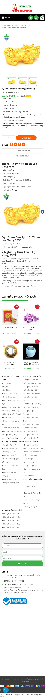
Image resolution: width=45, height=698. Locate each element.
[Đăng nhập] (30, 17)
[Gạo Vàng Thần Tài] (10, 316)
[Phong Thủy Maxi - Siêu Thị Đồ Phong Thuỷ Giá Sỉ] (22, 7)
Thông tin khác (22, 156)
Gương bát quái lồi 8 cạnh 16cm (10, 363)
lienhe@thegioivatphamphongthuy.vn (18, 584)
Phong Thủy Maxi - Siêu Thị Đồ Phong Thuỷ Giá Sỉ (29, 680)
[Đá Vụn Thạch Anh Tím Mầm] (31, 316)
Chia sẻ (5, 145)
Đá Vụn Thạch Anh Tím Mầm (31, 328)
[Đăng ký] (36, 17)
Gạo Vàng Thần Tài (10, 327)
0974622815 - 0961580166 (14, 581)
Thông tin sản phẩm (22, 151)
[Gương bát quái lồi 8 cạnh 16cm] (10, 351)
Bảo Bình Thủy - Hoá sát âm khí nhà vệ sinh (31, 363)
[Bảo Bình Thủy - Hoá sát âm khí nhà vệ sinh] (31, 351)
